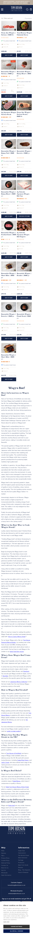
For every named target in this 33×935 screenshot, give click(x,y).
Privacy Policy (5, 858)
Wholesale (4, 872)
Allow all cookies (16, 931)
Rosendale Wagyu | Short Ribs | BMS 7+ (8, 357)
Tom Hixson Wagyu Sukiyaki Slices (24, 34)
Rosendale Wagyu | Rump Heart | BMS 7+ (8, 194)
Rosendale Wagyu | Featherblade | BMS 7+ (8, 235)
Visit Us (3, 870)
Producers (21, 862)
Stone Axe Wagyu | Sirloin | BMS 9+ (8, 34)
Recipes (20, 867)
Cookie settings (16, 926)
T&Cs (2, 855)
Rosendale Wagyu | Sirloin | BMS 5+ (8, 73)
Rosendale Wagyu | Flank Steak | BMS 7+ (24, 316)
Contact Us (4, 865)
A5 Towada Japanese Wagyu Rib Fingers (23, 235)
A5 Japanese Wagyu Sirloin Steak (8, 113)
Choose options (24, 216)
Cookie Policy (5, 860)
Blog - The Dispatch (24, 870)
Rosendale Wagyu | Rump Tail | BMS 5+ (8, 153)
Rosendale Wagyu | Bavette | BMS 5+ (8, 315)
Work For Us (4, 867)
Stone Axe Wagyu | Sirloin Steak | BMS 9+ (24, 114)
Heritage (20, 860)
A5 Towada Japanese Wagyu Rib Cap (23, 194)
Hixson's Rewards (23, 872)
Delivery (3, 853)
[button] (2, 9)
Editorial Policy (5, 863)
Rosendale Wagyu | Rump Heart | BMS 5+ (24, 74)
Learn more (6, 921)
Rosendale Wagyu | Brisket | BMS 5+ (24, 274)
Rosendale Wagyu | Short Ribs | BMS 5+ (8, 275)
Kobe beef (11, 805)
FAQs (2, 850)
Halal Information (6, 875)
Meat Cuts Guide (23, 865)
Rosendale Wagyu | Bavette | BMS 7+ (24, 152)
